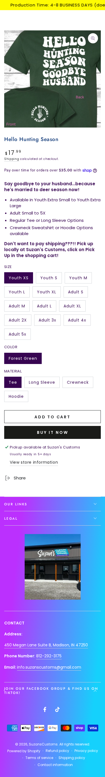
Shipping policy (72, 758)
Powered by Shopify (23, 751)
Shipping (11, 159)
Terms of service (39, 758)
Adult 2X (19, 321)
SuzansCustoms (43, 744)
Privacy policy (86, 751)
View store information (34, 462)
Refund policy (57, 751)
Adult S (78, 293)
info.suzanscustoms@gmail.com (49, 667)
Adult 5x (19, 335)
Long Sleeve (42, 383)
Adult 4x (79, 321)
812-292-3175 (49, 656)
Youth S (51, 279)
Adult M (19, 307)
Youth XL (49, 293)
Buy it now (52, 432)
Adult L (46, 307)
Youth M (80, 279)
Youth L (19, 293)
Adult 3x (49, 321)
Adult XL (74, 307)
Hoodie (18, 398)
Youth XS (20, 279)
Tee (15, 383)
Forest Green (22, 360)
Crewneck (79, 383)
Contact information (55, 765)
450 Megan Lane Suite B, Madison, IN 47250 (46, 645)
